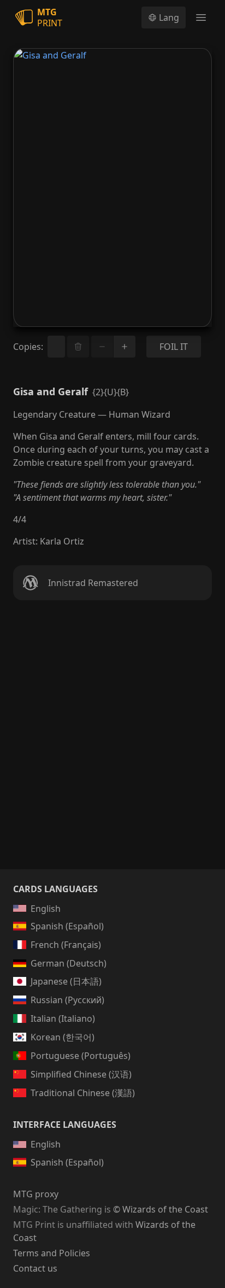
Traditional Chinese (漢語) (83, 1093)
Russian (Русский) (67, 1000)
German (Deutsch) (68, 963)
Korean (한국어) (62, 1037)
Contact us (35, 1268)
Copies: (28, 347)
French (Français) (66, 945)
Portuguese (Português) (81, 1056)
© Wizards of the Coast (160, 1209)
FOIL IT (173, 347)
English (46, 909)
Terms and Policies (51, 1253)
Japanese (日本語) (66, 981)
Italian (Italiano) (63, 1018)
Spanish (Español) (67, 926)
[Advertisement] (112, 747)
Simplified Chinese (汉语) (81, 1074)
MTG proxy (35, 1194)
